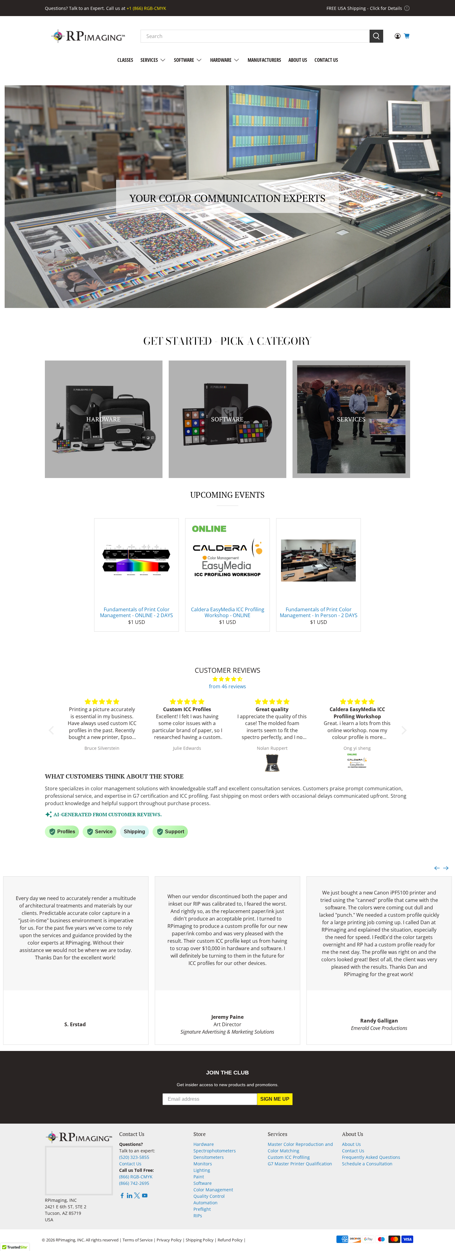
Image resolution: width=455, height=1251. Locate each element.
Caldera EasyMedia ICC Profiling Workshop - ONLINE (227, 612)
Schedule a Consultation (367, 1164)
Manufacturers (264, 60)
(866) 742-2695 (134, 1183)
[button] (52, 730)
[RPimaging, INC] (88, 36)
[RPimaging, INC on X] (137, 1197)
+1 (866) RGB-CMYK (146, 8)
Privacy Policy (169, 1240)
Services (149, 60)
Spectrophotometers (214, 1151)
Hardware (221, 60)
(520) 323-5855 (134, 1157)
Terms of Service (138, 1240)
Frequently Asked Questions (371, 1157)
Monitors (202, 1164)
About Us (297, 60)
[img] (228, 679)
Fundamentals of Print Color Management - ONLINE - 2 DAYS (136, 612)
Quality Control (209, 1196)
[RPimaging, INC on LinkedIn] (129, 1197)
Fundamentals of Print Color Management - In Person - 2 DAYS (319, 612)
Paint (198, 1177)
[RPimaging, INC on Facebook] (122, 1197)
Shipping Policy (200, 1240)
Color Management (213, 1190)
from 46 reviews (227, 686)
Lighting (201, 1170)
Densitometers (208, 1157)
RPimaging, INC (70, 1240)
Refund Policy (230, 1240)
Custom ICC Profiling (289, 1157)
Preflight (202, 1209)
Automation (205, 1203)
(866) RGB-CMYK (136, 1177)
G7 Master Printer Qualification (300, 1164)
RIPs (197, 1216)
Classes (125, 60)
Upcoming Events (227, 494)
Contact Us (326, 60)
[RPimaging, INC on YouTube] (145, 1197)
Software (184, 60)
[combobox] (255, 36)
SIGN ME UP (274, 1099)
